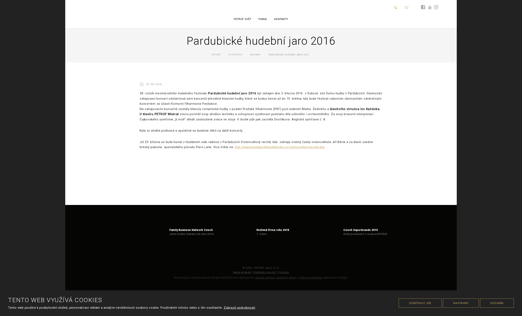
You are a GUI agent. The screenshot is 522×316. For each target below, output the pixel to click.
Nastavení (460, 303)
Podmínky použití (264, 272)
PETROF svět (242, 19)
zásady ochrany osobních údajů (275, 277)
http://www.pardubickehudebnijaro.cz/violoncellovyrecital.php (280, 147)
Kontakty (281, 19)
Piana (263, 19)
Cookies (283, 272)
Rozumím (496, 303)
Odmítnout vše (420, 303)
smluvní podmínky (310, 277)
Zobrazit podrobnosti (239, 307)
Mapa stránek (242, 272)
